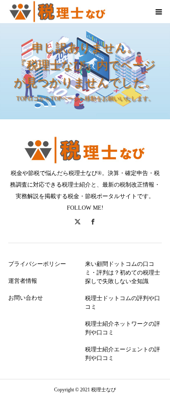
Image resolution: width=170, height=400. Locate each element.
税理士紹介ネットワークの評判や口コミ (122, 328)
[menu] (158, 11)
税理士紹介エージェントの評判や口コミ (122, 353)
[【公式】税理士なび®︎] (57, 11)
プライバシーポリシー (37, 264)
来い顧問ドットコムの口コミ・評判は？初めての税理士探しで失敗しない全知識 (122, 272)
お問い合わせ (25, 298)
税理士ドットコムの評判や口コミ (122, 302)
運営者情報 (22, 281)
